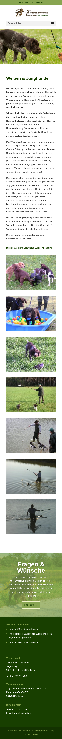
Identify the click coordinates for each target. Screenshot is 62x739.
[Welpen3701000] (31, 330)
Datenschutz (31, 734)
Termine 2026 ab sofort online (23, 629)
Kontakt (29, 604)
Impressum (47, 731)
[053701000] (31, 452)
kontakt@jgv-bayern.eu (25, 713)
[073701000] (31, 533)
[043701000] (31, 411)
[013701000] (31, 289)
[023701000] (31, 371)
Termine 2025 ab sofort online (23, 642)
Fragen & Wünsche (31, 567)
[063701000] (31, 493)
